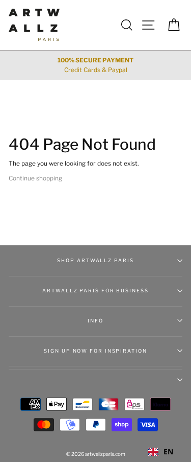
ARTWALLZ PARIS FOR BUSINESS (95, 290)
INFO (95, 321)
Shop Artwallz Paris (95, 260)
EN (168, 451)
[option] (95, 65)
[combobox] (161, 452)
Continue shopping (35, 178)
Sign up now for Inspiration (95, 351)
